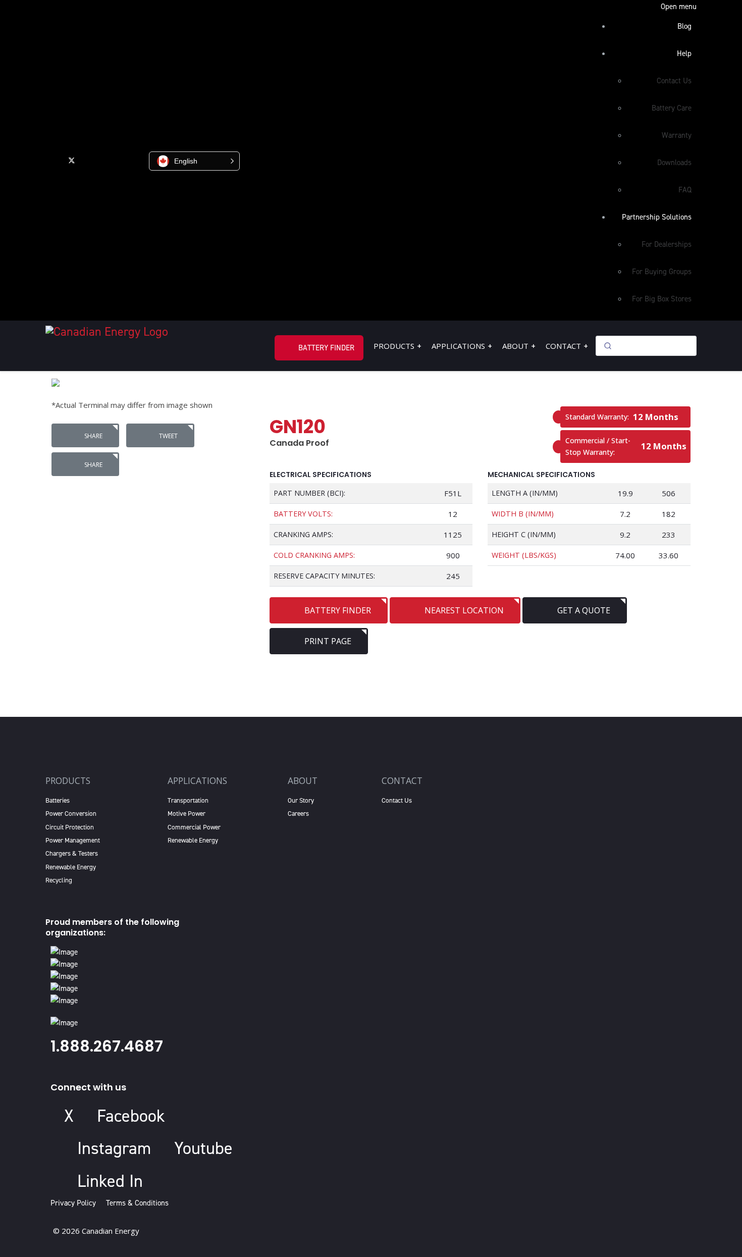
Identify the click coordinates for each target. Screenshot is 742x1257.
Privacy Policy (75, 1203)
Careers (298, 813)
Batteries (57, 800)
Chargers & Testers (71, 853)
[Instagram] (135, 160)
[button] (194, 161)
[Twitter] (71, 160)
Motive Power (186, 813)
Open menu (679, 7)
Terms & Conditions (137, 1203)
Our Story (301, 800)
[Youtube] (92, 160)
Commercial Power (194, 827)
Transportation (188, 800)
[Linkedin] (114, 160)
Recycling (58, 880)
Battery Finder (326, 348)
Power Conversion (70, 813)
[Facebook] (51, 160)
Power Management (72, 840)
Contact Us (397, 800)
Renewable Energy (70, 867)
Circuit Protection (69, 827)
